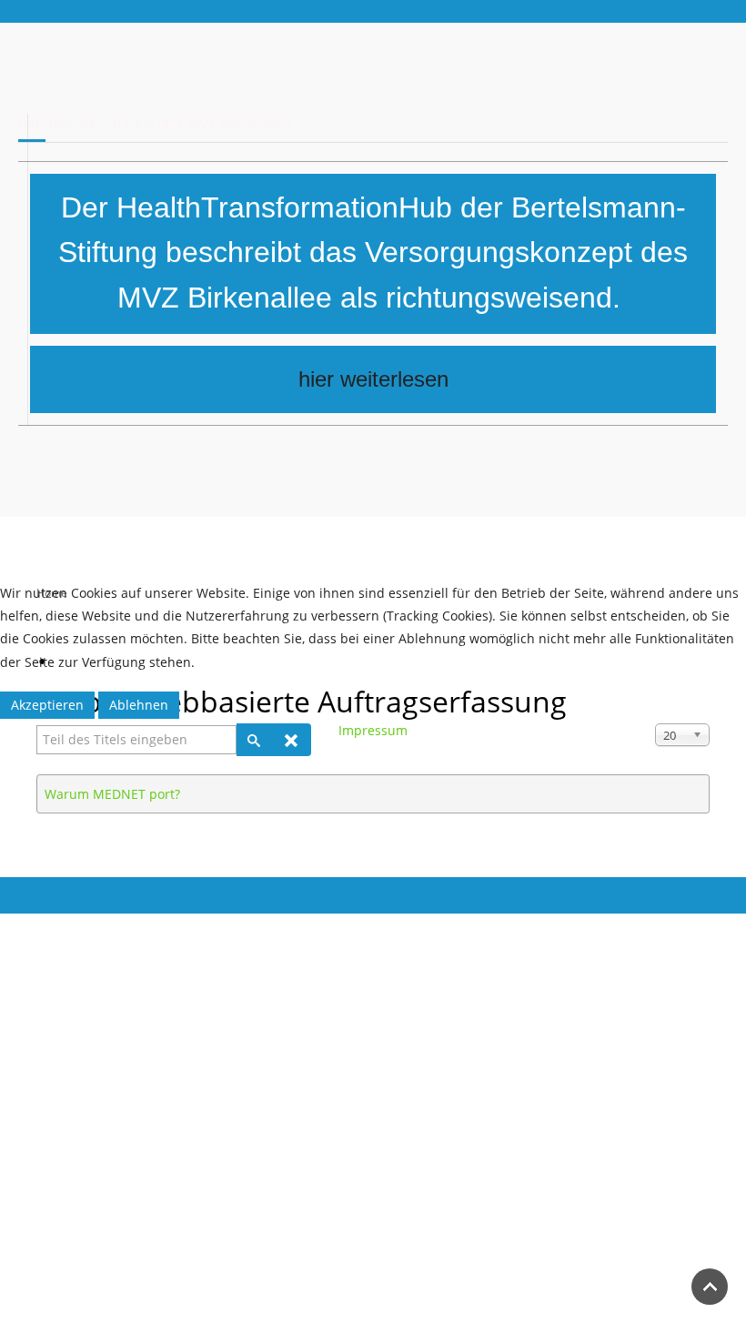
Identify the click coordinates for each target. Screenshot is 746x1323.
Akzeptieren (47, 704)
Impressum (373, 730)
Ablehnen (138, 704)
